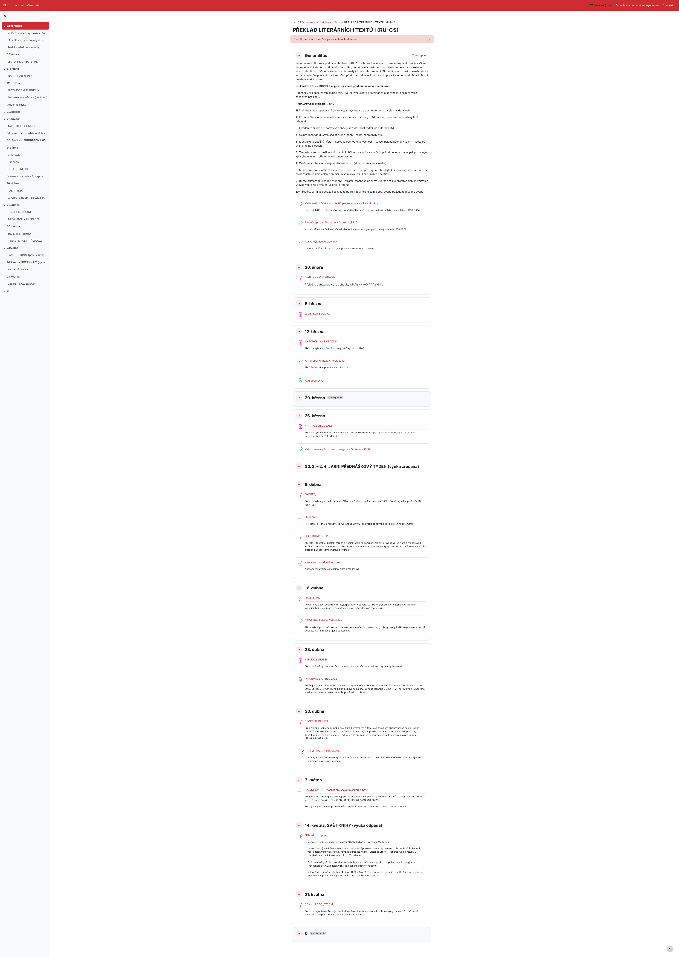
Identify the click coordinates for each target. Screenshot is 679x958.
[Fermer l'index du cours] (5, 16)
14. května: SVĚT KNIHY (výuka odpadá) (27, 262)
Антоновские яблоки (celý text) (27, 97)
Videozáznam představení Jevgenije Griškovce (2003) (27, 133)
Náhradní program (18, 269)
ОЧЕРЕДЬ (13, 154)
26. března (14, 119)
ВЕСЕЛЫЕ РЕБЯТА (19, 233)
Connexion (669, 5)
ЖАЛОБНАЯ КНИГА (19, 76)
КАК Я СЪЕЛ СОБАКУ (21, 126)
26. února (13, 54)
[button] (600, 5)
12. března (13, 83)
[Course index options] (46, 16)
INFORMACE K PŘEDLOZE (23, 219)
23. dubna (13, 205)
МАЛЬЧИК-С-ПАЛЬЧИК (22, 61)
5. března (13, 68)
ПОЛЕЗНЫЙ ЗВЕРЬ (19, 169)
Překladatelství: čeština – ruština (320, 22)
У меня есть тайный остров (25, 176)
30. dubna (13, 226)
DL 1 (6, 5)
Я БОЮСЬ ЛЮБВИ (19, 212)
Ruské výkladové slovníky (23, 47)
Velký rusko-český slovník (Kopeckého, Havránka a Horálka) (27, 33)
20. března (14, 111)
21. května (13, 276)
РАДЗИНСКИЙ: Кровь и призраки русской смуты (27, 255)
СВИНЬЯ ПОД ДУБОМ (21, 283)
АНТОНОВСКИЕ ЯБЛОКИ (23, 90)
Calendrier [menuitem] (33, 5)
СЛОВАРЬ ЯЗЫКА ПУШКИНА (26, 197)
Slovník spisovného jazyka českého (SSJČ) (27, 40)
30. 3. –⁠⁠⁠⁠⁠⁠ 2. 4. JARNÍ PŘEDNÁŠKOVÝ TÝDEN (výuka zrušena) (27, 140)
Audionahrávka (16, 104)
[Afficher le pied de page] (670, 949)
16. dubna (13, 183)
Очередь (13, 162)
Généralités (14, 25)
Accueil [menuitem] (19, 5)
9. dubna (12, 147)
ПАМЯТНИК (15, 190)
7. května (12, 248)
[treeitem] (25, 36)
